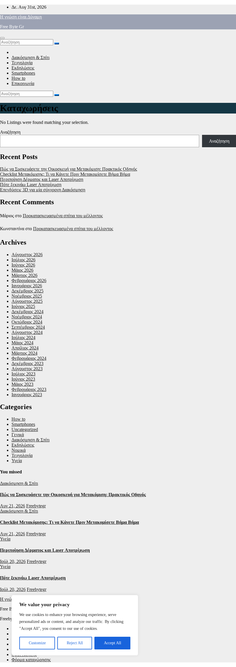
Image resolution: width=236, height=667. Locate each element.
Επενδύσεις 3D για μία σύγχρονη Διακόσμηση (42, 189)
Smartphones (23, 73)
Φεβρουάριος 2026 (29, 280)
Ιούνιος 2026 (23, 264)
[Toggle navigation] (2, 38)
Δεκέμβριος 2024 (27, 311)
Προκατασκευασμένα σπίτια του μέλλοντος (63, 215)
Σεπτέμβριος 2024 (28, 327)
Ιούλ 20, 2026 (13, 561)
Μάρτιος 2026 (24, 275)
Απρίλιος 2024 (25, 347)
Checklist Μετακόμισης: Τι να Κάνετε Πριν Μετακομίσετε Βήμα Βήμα (65, 174)
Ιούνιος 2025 (23, 306)
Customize (37, 643)
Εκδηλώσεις (23, 67)
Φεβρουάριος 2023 (29, 389)
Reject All (75, 643)
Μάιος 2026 (22, 270)
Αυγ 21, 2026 (12, 505)
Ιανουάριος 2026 (27, 285)
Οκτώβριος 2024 (27, 322)
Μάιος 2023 (22, 384)
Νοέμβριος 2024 (27, 316)
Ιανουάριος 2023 (27, 394)
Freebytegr (36, 505)
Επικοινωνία (23, 83)
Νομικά (19, 450)
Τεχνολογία (22, 62)
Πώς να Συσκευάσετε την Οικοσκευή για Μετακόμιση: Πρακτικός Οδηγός (68, 169)
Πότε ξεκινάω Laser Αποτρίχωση (30, 184)
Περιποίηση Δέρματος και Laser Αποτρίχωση (41, 179)
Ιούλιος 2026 (23, 259)
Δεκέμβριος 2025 (27, 290)
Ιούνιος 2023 (23, 379)
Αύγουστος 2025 (27, 301)
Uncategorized (25, 429)
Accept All (112, 643)
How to (18, 78)
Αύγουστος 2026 (27, 254)
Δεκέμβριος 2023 (27, 363)
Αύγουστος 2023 (27, 368)
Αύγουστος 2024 (27, 332)
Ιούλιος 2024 (23, 337)
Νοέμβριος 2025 (27, 296)
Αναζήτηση (10, 132)
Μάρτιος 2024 (24, 353)
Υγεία (17, 460)
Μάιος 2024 (22, 342)
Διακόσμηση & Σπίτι (31, 57)
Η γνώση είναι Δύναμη (21, 16)
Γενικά (18, 434)
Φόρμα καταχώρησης (31, 659)
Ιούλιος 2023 (23, 373)
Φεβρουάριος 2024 (29, 358)
